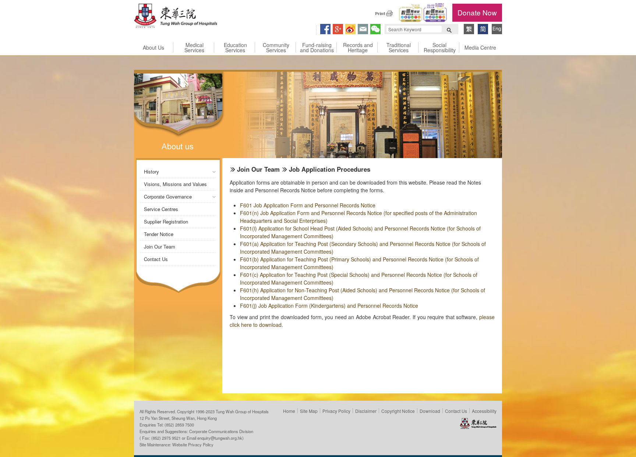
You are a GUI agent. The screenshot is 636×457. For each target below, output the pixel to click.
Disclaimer (366, 411)
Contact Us (156, 259)
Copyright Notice (398, 411)
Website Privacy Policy (192, 444)
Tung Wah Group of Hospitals (175, 17)
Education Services (235, 47)
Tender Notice (158, 234)
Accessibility (484, 411)
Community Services (276, 47)
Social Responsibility (440, 47)
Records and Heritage (358, 47)
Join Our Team (159, 246)
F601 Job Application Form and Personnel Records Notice (307, 205)
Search (449, 29)
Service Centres (161, 209)
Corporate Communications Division (221, 431)
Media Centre (480, 47)
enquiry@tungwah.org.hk (219, 438)
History (151, 171)
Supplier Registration (166, 221)
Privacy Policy (336, 411)
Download (430, 411)
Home (289, 411)
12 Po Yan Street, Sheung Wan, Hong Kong (178, 418)
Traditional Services (398, 47)
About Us (153, 47)
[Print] (383, 13)
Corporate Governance (168, 196)
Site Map (309, 411)
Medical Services (194, 47)
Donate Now (477, 12)
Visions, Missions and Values (175, 184)
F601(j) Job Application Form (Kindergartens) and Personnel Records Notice (329, 305)
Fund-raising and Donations (317, 47)
